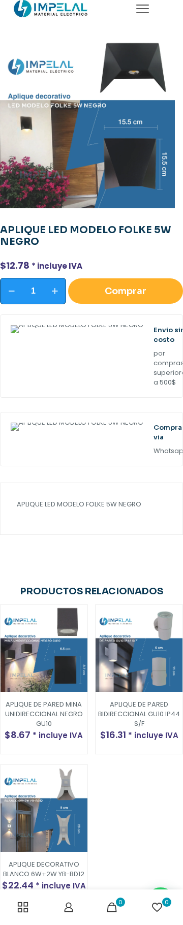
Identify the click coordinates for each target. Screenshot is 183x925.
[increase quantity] (55, 291)
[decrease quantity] (11, 291)
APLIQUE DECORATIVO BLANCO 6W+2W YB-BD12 (43, 869)
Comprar (125, 291)
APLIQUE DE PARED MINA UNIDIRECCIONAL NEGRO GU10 (44, 713)
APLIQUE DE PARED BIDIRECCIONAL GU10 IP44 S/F (139, 713)
